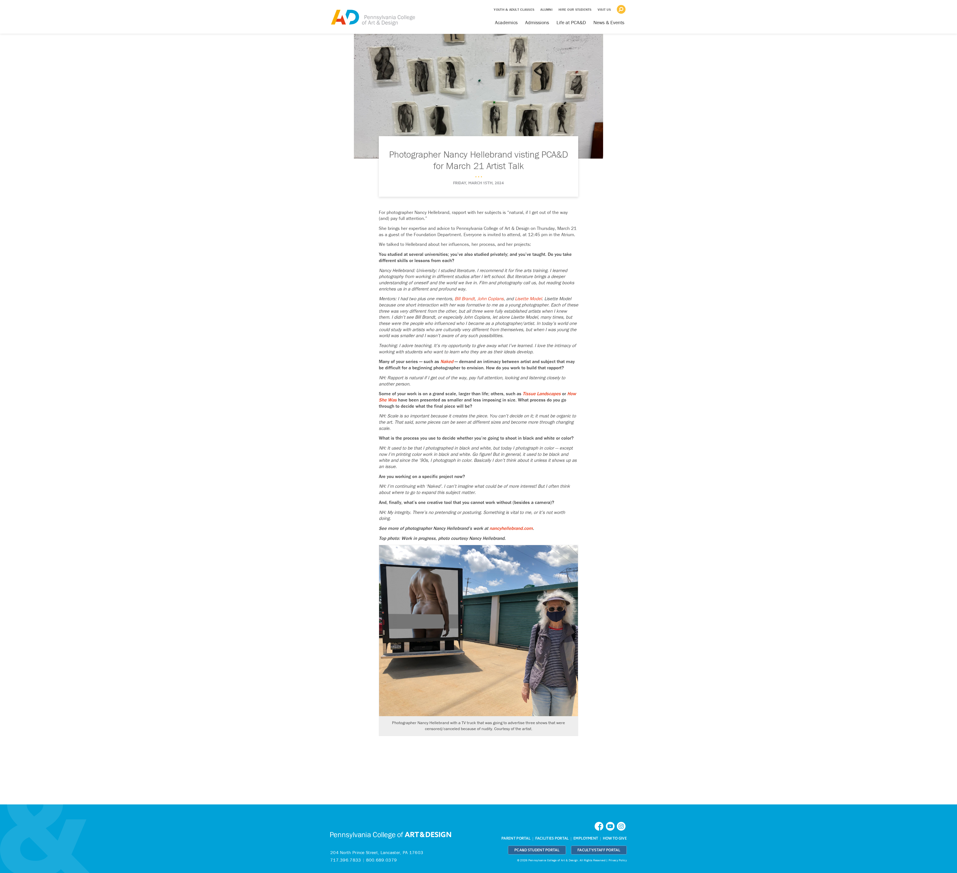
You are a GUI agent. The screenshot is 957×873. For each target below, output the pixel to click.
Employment (585, 838)
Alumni (546, 9)
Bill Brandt (465, 298)
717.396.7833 (345, 860)
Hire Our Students (575, 9)
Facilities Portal (552, 838)
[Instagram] (622, 825)
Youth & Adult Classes (514, 9)
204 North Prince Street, (376, 852)
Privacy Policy (618, 860)
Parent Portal (516, 838)
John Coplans (490, 298)
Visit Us (604, 9)
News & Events (608, 22)
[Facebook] (600, 825)
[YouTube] (611, 825)
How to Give (615, 838)
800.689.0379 (381, 860)
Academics (506, 22)
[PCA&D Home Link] (372, 14)
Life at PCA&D (571, 22)
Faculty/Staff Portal (598, 850)
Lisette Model (528, 298)
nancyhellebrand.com (511, 528)
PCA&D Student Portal (536, 850)
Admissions (537, 22)
